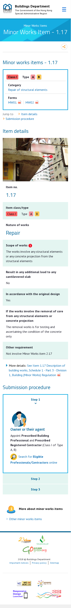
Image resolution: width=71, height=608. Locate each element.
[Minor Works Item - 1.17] (35, 159)
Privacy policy (39, 562)
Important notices (19, 562)
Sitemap (54, 562)
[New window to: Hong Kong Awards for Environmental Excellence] (42, 539)
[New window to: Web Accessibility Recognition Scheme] (44, 581)
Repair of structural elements (27, 90)
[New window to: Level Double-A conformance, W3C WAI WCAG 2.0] (24, 581)
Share (64, 47)
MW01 (12, 102)
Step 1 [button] (35, 399)
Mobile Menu (64, 9)
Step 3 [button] (35, 489)
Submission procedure (20, 119)
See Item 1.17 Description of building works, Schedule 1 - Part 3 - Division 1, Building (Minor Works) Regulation (37, 370)
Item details (29, 114)
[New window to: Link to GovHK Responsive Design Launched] (20, 593)
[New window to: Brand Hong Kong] (48, 593)
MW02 (29, 102)
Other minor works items (25, 519)
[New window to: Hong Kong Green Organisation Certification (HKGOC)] (35, 549)
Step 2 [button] (35, 479)
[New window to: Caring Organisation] (24, 539)
